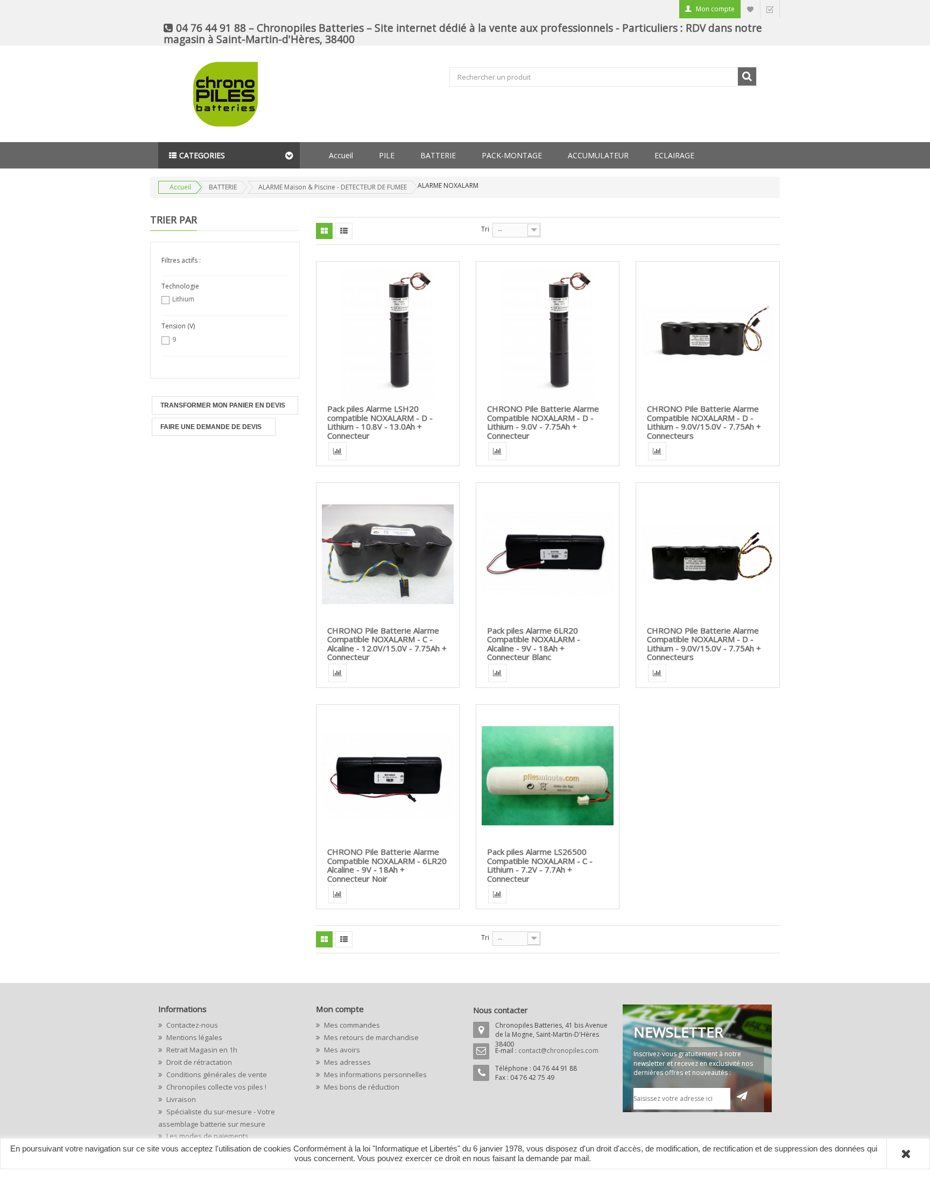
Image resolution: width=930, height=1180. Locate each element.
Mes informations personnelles (374, 1074)
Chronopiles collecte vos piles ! (215, 1087)
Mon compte (715, 9)
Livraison (180, 1099)
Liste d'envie (750, 9)
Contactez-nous (191, 1025)
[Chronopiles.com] (204, 94)
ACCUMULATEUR (598, 155)
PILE (386, 155)
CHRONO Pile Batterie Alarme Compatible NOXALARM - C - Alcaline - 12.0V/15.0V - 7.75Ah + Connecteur (387, 644)
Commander (769, 9)
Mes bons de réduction (360, 1087)
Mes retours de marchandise (370, 1037)
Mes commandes (351, 1025)
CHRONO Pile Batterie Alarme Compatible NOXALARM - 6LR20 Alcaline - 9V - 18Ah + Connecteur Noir (387, 865)
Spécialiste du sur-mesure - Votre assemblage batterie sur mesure (216, 1118)
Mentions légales (193, 1037)
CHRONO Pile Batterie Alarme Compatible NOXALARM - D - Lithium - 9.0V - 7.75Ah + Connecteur (543, 422)
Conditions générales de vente (216, 1074)
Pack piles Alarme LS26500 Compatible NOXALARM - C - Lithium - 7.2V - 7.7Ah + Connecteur (540, 865)
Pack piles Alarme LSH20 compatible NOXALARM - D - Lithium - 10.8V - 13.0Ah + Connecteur (380, 422)
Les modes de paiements (207, 1136)
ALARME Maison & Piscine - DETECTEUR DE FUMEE (332, 187)
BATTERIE (438, 155)
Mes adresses (346, 1062)
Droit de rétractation (198, 1062)
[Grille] (324, 231)
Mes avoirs (341, 1050)
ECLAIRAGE (674, 155)
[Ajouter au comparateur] (337, 451)
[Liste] (344, 231)
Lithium (183, 299)
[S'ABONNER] (742, 1096)
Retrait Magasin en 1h (201, 1050)
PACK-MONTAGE (512, 155)
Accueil (341, 155)
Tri (485, 229)
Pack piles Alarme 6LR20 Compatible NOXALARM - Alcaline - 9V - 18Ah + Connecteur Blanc (533, 644)
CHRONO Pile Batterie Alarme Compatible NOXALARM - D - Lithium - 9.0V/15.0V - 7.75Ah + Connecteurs (704, 422)
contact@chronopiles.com (558, 1050)
